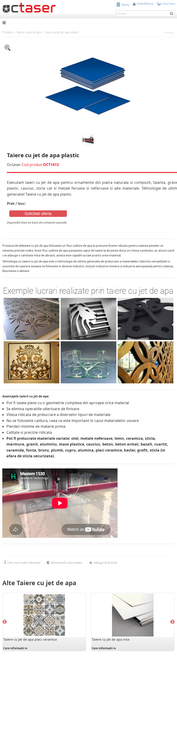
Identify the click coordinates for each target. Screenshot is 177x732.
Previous (4, 622)
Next (172, 622)
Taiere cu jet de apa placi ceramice (30, 639)
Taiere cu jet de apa (28, 32)
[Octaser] (29, 7)
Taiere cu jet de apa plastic (61, 32)
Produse (7, 32)
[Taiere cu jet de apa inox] (132, 615)
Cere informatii (13, 648)
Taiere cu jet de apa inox (111, 639)
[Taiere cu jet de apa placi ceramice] (44, 615)
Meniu (125, 5)
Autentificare (144, 4)
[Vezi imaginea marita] (8, 47)
